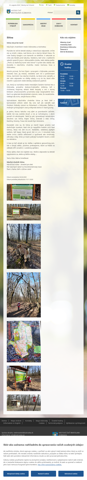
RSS (42, 5)
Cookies (42, 423)
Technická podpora (55, 423)
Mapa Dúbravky (42, 421)
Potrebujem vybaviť (13, 25)
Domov (4, 421)
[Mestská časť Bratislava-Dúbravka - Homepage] (19, 11)
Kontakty (72, 5)
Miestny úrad (43, 25)
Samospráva (28, 25)
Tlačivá (63, 103)
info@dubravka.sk (17, 435)
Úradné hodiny (57, 421)
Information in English (12, 423)
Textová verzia (60, 5)
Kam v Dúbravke (59, 25)
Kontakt (74, 25)
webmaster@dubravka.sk (23, 433)
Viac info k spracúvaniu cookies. (50, 465)
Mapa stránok (16, 421)
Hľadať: (50, 12)
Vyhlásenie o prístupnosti (75, 423)
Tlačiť (49, 5)
